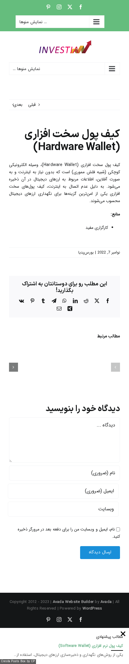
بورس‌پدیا (86, 252)
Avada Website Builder (73, 602)
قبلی (32, 104)
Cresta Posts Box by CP (18, 661)
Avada (106, 602)
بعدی (17, 104)
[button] (115, 367)
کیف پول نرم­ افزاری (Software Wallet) (90, 646)
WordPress (92, 608)
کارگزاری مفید (97, 227)
